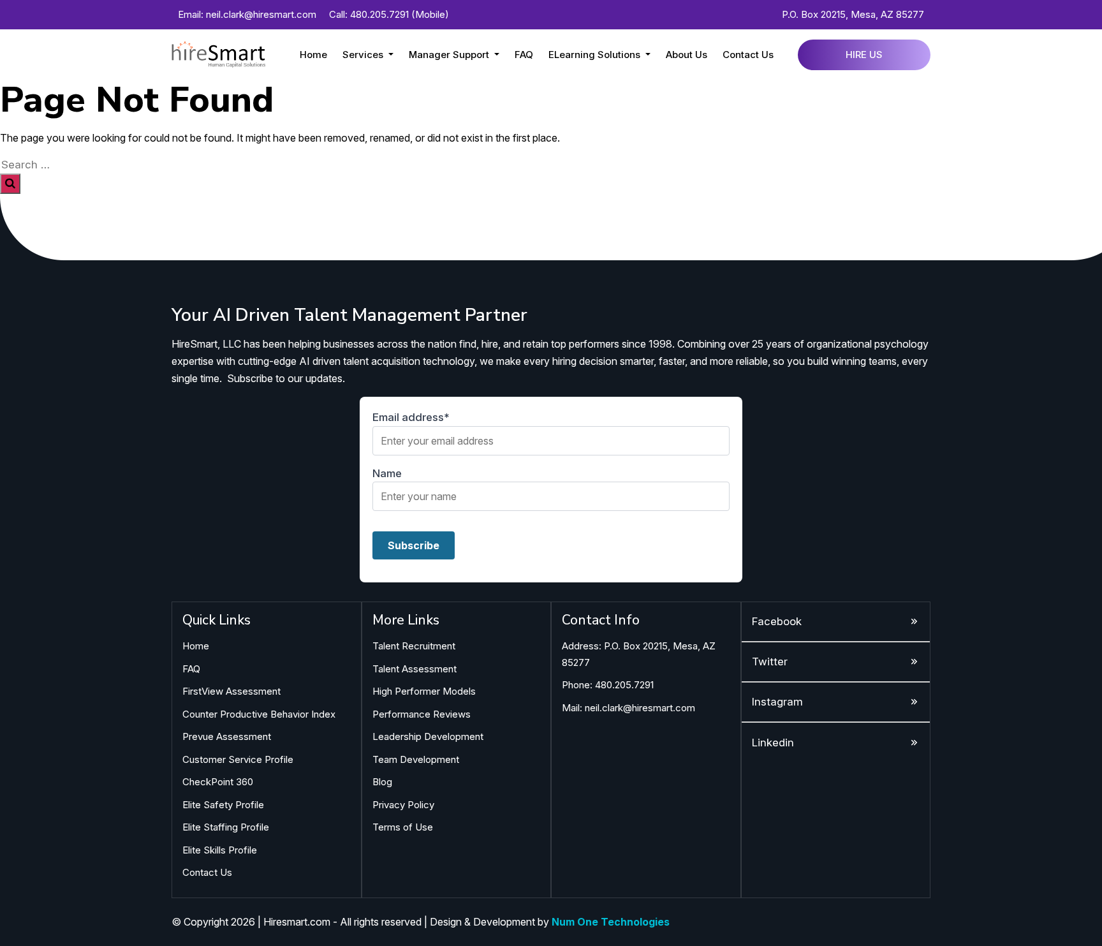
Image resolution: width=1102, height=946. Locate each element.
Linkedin (773, 742)
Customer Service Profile (237, 759)
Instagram (777, 701)
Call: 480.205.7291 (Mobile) (389, 14)
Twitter (770, 661)
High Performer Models (424, 691)
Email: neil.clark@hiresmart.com (247, 14)
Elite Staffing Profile (225, 827)
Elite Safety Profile (223, 805)
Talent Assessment (414, 669)
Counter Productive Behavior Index (258, 714)
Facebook (777, 621)
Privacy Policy (403, 805)
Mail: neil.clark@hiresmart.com (628, 708)
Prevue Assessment (226, 736)
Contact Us (748, 54)
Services (364, 54)
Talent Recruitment (413, 646)
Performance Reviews (421, 714)
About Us (686, 54)
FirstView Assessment (231, 691)
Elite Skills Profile (219, 850)
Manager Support (450, 54)
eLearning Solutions (595, 54)
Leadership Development (427, 736)
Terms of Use (402, 827)
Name (387, 473)
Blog (382, 782)
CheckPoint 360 (217, 782)
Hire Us (864, 54)
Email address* (411, 417)
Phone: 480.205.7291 (608, 685)
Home (313, 54)
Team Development (415, 759)
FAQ (524, 54)
